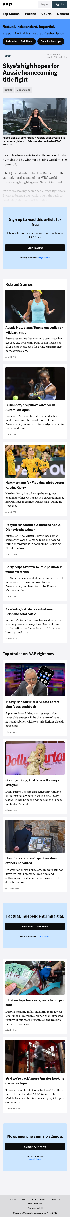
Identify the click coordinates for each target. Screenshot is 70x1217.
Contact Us (55, 1199)
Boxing (8, 89)
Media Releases (35, 1203)
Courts (46, 13)
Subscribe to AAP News (19, 41)
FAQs (33, 1199)
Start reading (35, 247)
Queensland (23, 89)
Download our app (51, 41)
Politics (30, 13)
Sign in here (44, 257)
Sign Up (59, 4)
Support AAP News (35, 1146)
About (43, 1199)
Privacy (23, 1199)
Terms (13, 1199)
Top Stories (11, 13)
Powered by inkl (35, 1208)
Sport (8, 55)
